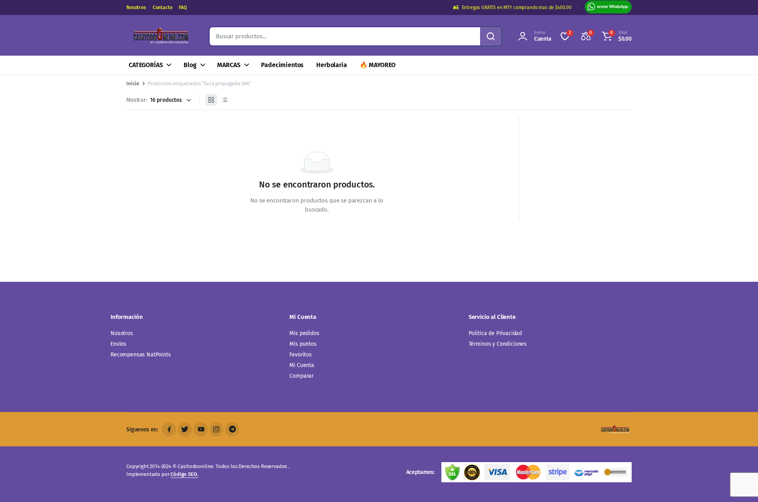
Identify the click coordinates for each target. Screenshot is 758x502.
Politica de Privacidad (495, 333)
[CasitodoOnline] (159, 36)
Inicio (132, 83)
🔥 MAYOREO (378, 65)
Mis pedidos (304, 333)
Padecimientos (282, 65)
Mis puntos (302, 344)
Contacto (163, 7)
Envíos (118, 344)
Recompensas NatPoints (141, 354)
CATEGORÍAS (146, 65)
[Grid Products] (211, 100)
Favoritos (300, 354)
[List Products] (225, 100)
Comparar (301, 376)
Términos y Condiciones (498, 344)
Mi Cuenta (301, 365)
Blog (190, 65)
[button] (615, 36)
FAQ (183, 7)
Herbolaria (331, 65)
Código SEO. (184, 474)
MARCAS (228, 65)
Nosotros (136, 7)
